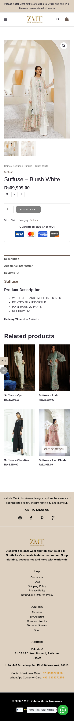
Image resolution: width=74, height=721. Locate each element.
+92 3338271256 (52, 673)
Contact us (37, 577)
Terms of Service (37, 625)
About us (37, 612)
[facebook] (32, 517)
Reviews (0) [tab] (11, 272)
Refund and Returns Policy (37, 594)
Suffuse (17, 166)
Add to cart (28, 209)
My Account (37, 616)
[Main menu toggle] (5, 19)
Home (7, 166)
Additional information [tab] (18, 265)
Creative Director (37, 621)
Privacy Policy (37, 590)
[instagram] (21, 517)
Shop (37, 630)
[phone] (54, 517)
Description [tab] (11, 258)
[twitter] (43, 517)
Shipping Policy (37, 586)
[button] (58, 19)
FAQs (37, 581)
